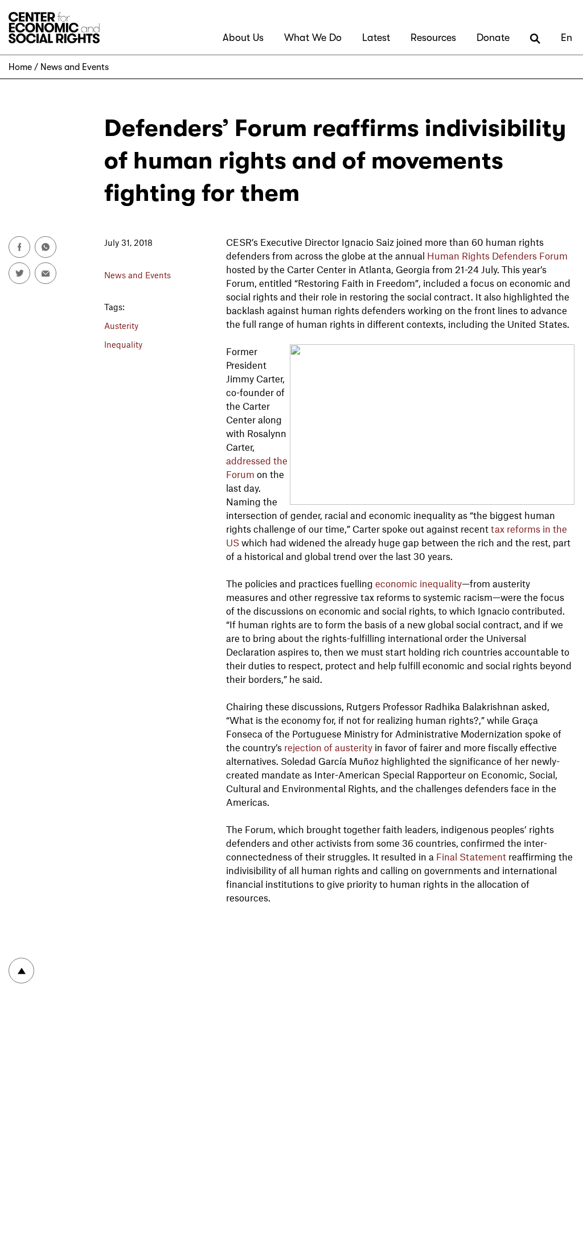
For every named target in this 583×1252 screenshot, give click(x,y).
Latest (376, 37)
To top (21, 970)
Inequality (123, 344)
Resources (433, 37)
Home (20, 67)
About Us (243, 37)
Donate (493, 37)
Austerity (121, 325)
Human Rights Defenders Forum (497, 255)
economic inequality (418, 583)
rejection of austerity (328, 747)
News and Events (74, 67)
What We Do (313, 37)
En (566, 37)
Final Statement (471, 856)
